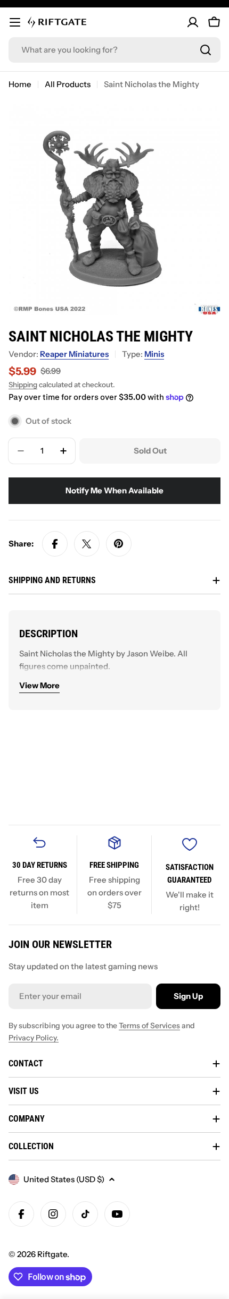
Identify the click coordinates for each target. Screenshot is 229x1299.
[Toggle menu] (15, 22)
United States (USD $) (63, 1179)
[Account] (192, 22)
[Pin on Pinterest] (119, 544)
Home (20, 84)
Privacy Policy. (34, 1037)
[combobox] (114, 50)
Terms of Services (149, 1025)
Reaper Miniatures (74, 354)
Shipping (23, 384)
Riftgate (52, 1254)
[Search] (205, 50)
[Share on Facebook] (55, 544)
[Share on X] (87, 544)
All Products (68, 84)
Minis (154, 354)
